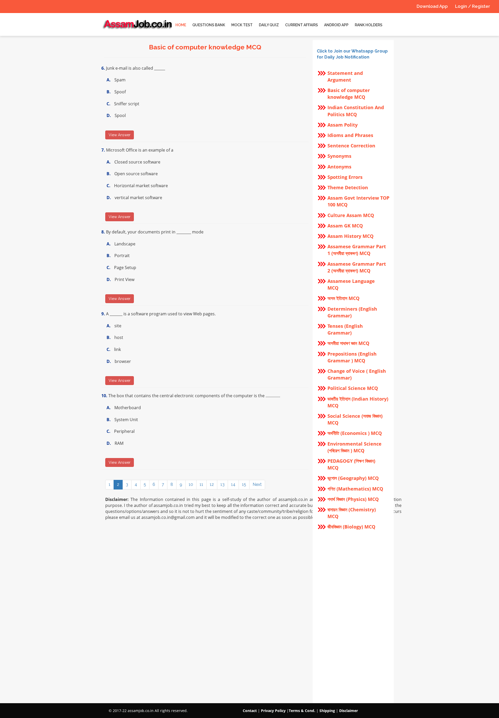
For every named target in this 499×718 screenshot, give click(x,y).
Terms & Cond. (302, 710)
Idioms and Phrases (350, 135)
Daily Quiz (269, 25)
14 (233, 484)
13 (222, 484)
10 (191, 484)
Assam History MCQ (350, 236)
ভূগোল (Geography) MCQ (353, 478)
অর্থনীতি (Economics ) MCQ (354, 433)
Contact (250, 710)
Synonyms (339, 156)
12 (212, 484)
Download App (432, 6)
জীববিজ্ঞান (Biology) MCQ (351, 527)
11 (201, 484)
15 (244, 484)
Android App (336, 25)
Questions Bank (208, 25)
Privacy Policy (273, 710)
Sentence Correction (351, 145)
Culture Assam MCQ (350, 215)
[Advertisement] (353, 617)
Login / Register (472, 6)
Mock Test (242, 25)
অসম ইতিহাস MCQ (343, 298)
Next (257, 484)
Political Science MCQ (352, 388)
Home (180, 25)
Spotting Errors (345, 177)
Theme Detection (347, 187)
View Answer (119, 135)
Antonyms (339, 167)
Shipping (327, 710)
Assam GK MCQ (345, 226)
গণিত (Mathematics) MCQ (355, 489)
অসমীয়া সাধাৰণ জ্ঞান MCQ (348, 343)
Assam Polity (342, 125)
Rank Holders (368, 25)
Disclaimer (348, 710)
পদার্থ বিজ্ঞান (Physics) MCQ (353, 499)
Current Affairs (301, 25)
